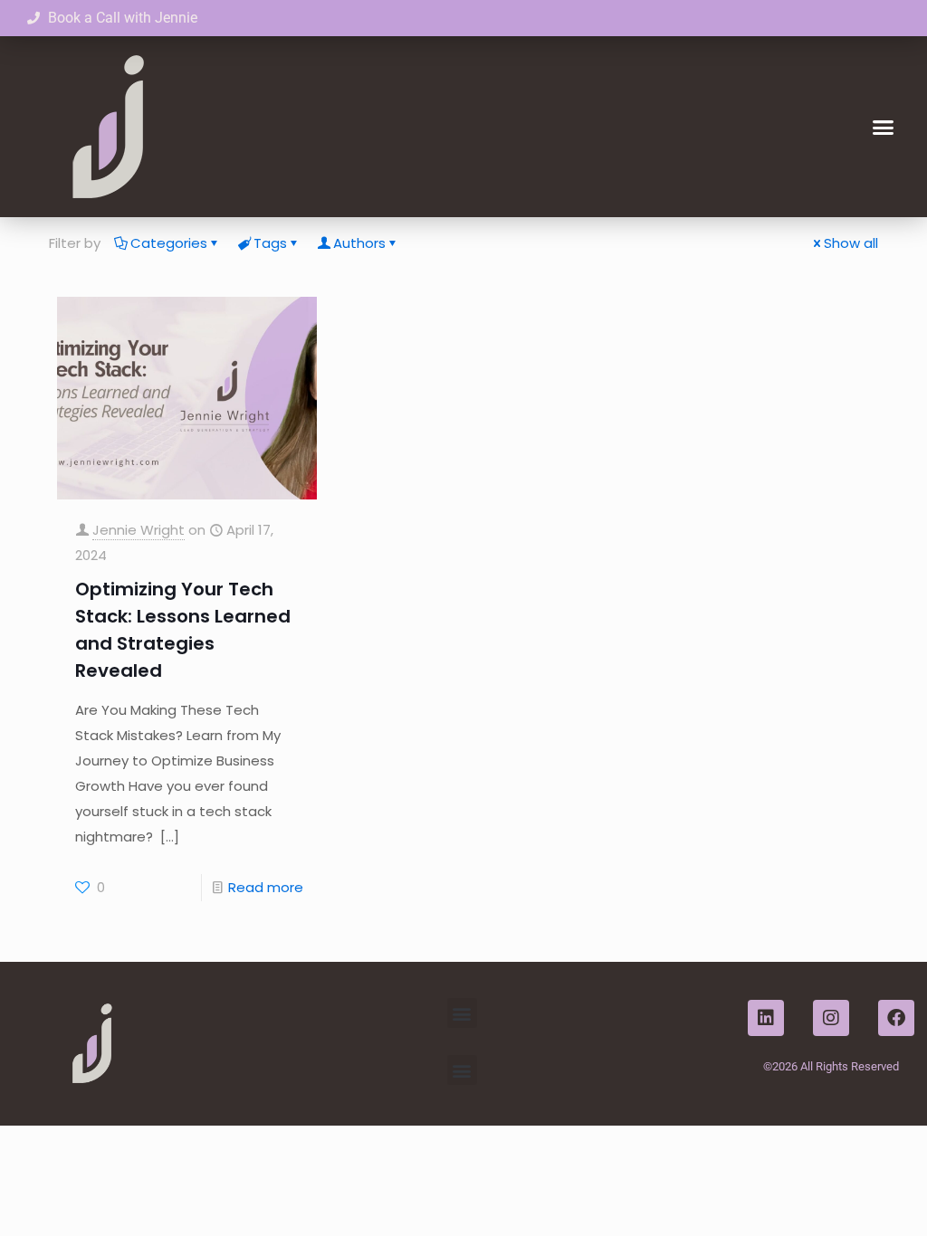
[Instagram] (831, 1018)
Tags (270, 242)
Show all (851, 242)
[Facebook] (896, 1018)
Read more (265, 887)
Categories (168, 242)
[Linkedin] (766, 1018)
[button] (882, 126)
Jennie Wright (138, 529)
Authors (359, 242)
